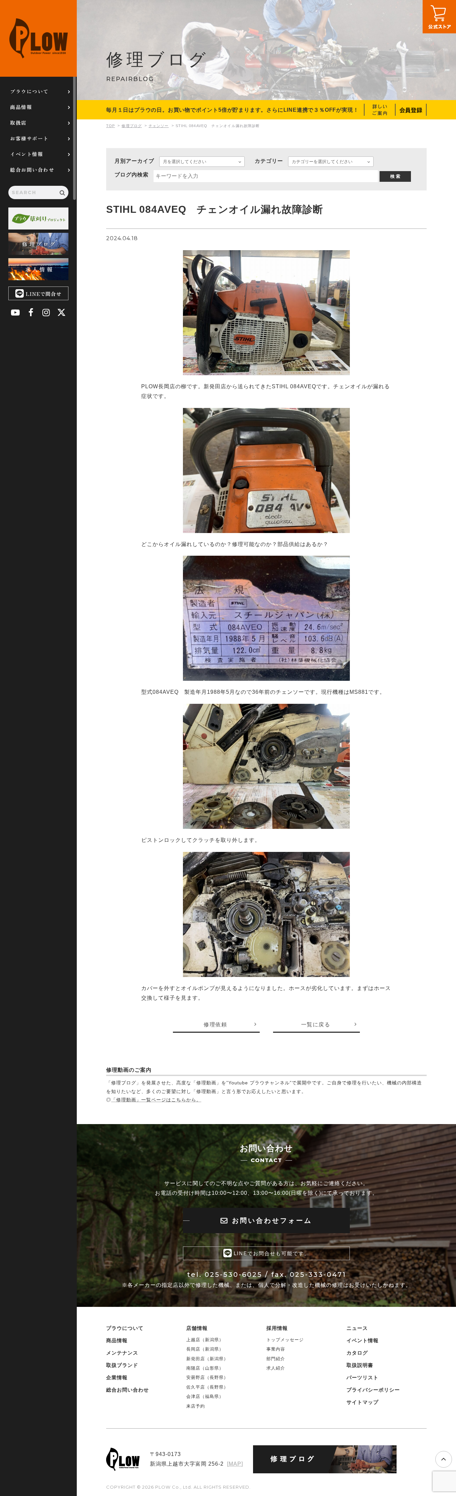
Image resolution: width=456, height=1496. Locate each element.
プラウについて (29, 91)
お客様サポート (29, 138)
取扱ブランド (122, 1365)
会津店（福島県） (205, 1396)
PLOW (38, 38)
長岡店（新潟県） (205, 1349)
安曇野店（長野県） (207, 1377)
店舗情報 (197, 1328)
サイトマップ (363, 1402)
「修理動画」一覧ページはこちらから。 (156, 1099)
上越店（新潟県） (205, 1339)
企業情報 (117, 1377)
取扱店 (18, 122)
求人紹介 (275, 1368)
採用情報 (277, 1328)
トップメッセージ (285, 1339)
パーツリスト (363, 1377)
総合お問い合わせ (32, 169)
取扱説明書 (360, 1365)
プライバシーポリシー (373, 1390)
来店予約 (195, 1406)
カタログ (357, 1353)
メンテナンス (122, 1353)
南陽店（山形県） (205, 1368)
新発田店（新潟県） (207, 1358)
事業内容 (275, 1349)
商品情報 (21, 106)
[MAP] (235, 1464)
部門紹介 (275, 1358)
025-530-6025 (233, 1275)
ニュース (357, 1328)
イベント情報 (26, 153)
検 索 (395, 176)
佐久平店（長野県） (207, 1387)
